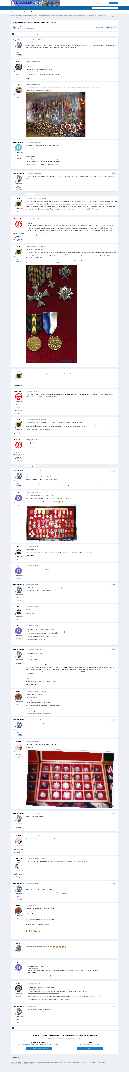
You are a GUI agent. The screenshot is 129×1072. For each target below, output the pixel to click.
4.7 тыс (19, 754)
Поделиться (100, 27)
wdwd (18, 691)
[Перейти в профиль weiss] (18, 67)
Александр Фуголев (18, 859)
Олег (18, 198)
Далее (27, 34)
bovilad (18, 741)
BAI (18, 493)
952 (19, 52)
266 (19, 97)
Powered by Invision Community (65, 1069)
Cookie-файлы (64, 1068)
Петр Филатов (18, 142)
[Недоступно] (55, 114)
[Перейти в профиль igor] (18, 551)
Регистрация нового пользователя (39, 1048)
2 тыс (19, 211)
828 (19, 155)
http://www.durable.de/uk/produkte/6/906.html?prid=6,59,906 (41, 681)
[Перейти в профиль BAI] (18, 498)
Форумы (33, 11)
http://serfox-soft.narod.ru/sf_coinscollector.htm (37, 924)
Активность (20, 8)
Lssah (18, 943)
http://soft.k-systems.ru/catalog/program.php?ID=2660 (39, 889)
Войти (89, 1048)
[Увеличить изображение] (28, 77)
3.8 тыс (19, 873)
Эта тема (111, 7)
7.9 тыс (19, 231)
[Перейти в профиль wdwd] (18, 696)
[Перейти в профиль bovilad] (18, 747)
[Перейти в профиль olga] (18, 90)
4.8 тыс (19, 74)
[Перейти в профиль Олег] (18, 203)
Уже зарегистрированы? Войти (98, 3)
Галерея (26, 11)
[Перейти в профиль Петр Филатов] (18, 147)
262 (19, 704)
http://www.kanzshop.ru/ (32, 684)
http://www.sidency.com (31, 913)
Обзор (13, 8)
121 (19, 559)
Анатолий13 (18, 219)
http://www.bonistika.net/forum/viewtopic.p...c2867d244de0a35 (41, 479)
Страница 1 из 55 (38, 34)
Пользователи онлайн (16, 11)
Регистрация (113, 3)
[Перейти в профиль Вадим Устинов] (14, 27)
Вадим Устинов (24, 26)
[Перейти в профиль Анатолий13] (18, 224)
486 (19, 956)
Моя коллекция (30, 28)
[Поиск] (116, 8)
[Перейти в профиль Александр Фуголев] (18, 865)
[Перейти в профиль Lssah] (18, 948)
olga (18, 85)
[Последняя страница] (31, 34)
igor (18, 546)
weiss (18, 62)
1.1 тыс (19, 505)
